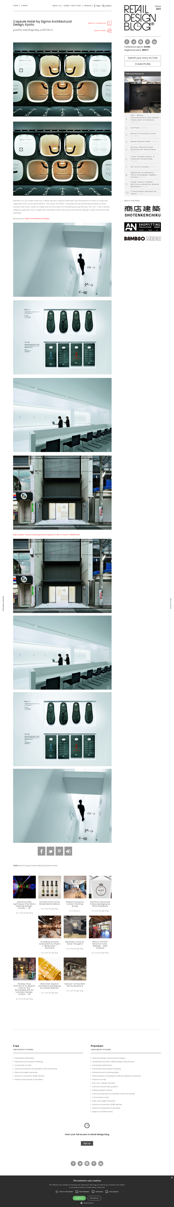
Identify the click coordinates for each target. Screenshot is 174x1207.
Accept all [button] (79, 1198)
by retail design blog (24, 913)
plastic (49, 865)
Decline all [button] (94, 1198)
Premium (87, 6)
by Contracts (75, 911)
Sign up (87, 1143)
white (55, 865)
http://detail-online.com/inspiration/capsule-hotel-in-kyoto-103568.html (46, 535)
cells (33, 865)
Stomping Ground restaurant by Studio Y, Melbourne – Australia (49, 945)
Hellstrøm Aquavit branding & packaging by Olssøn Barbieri (50, 986)
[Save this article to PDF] (68, 851)
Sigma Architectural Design (37, 218)
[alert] (87, 1191)
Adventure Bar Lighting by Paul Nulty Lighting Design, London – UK (24, 905)
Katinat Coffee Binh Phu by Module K (75, 985)
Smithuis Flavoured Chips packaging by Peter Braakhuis (100, 904)
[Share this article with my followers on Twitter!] (50, 851)
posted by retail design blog (26, 29)
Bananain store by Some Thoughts (75, 943)
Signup (24, 5)
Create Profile (142, 64)
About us (56, 6)
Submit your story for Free (142, 57)
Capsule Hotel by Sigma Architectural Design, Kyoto (42, 23)
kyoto (43, 865)
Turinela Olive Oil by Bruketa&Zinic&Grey (49, 903)
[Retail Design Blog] (142, 18)
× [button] (172, 1178)
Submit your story (72, 6)
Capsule (27, 865)
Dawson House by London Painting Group (75, 904)
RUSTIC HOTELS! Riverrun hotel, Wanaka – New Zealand (100, 945)
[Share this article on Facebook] (41, 851)
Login (15, 5)
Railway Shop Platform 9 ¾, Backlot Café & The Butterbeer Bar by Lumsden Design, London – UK (24, 989)
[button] (56, 1191)
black (20, 865)
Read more (101, 1187)
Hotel (38, 865)
